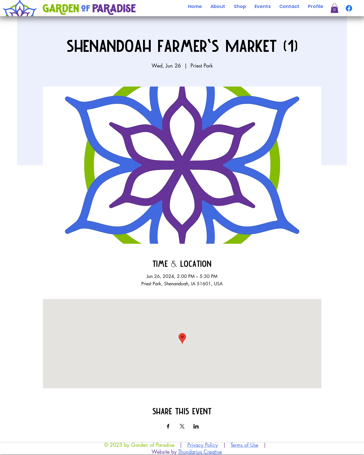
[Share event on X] (182, 426)
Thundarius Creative (200, 451)
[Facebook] (349, 8)
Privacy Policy (202, 444)
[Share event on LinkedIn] (196, 426)
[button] (334, 8)
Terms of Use (244, 444)
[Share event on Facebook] (168, 426)
